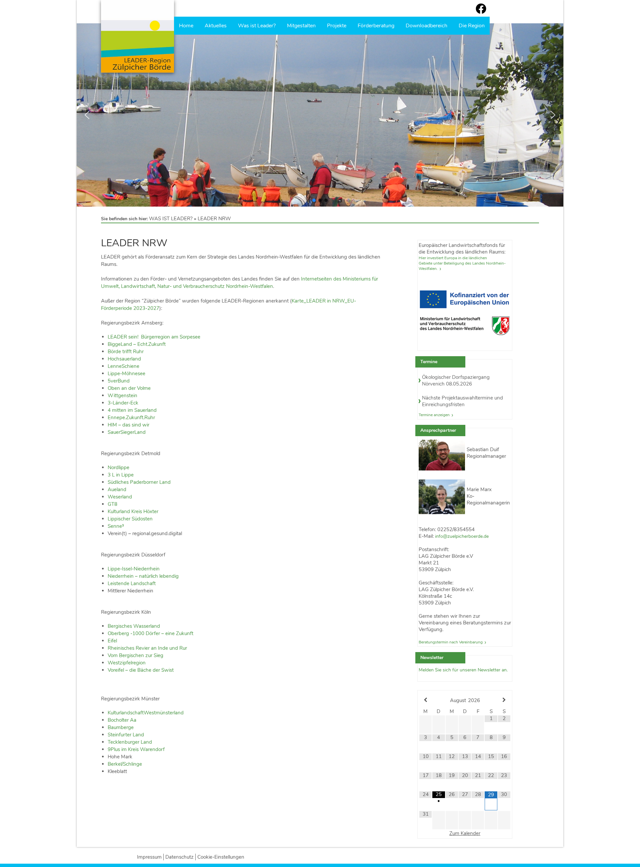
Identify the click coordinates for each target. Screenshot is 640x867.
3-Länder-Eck (123, 403)
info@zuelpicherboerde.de (462, 536)
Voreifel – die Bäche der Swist (141, 670)
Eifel (112, 640)
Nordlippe (118, 467)
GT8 (112, 504)
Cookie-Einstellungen (220, 857)
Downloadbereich (426, 25)
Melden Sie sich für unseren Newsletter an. (463, 670)
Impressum (149, 857)
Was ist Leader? (257, 25)
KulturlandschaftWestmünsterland (146, 712)
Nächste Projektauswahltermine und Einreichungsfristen (462, 401)
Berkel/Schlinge (125, 764)
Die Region (472, 25)
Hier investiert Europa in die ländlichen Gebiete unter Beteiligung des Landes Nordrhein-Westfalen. (462, 263)
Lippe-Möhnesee (126, 373)
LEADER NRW (214, 218)
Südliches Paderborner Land (139, 482)
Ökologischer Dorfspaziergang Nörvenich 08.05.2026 (456, 380)
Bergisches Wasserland (134, 626)
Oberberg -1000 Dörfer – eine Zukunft (150, 633)
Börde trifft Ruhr (126, 351)
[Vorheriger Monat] (425, 700)
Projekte (336, 25)
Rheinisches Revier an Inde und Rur (147, 648)
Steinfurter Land (126, 734)
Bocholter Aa (122, 720)
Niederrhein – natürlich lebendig (143, 576)
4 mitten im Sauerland (132, 410)
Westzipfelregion (127, 662)
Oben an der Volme (129, 388)
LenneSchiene (123, 366)
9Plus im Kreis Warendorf (136, 749)
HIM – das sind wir (128, 425)
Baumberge (121, 727)
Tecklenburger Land (130, 742)
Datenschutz (179, 857)
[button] (87, 115)
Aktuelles (216, 25)
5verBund (119, 381)
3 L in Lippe (121, 474)
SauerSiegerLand (127, 432)
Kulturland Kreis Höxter (133, 511)
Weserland (120, 496)
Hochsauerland (124, 359)
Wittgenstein (122, 395)
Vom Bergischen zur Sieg (135, 655)
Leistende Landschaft (132, 583)
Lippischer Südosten (130, 518)
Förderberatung (376, 25)
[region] (320, 115)
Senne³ (116, 526)
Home (186, 25)
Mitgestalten (301, 25)
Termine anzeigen (434, 415)
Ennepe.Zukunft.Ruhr (131, 417)
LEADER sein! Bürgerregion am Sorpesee (154, 337)
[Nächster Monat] (504, 700)
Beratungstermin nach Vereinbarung (451, 642)
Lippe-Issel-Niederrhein (134, 568)
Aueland (117, 489)
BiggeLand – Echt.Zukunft (137, 344)
